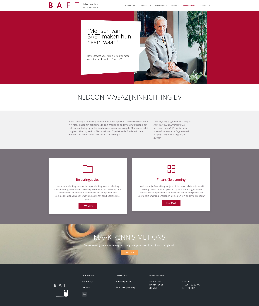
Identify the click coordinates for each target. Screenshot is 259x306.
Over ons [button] (144, 5)
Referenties (189, 5)
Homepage (130, 5)
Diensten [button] (160, 5)
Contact (129, 252)
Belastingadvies (123, 281)
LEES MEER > (155, 287)
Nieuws (175, 5)
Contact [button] (203, 5)
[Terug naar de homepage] (74, 5)
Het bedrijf (87, 281)
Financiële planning (125, 287)
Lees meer (88, 206)
